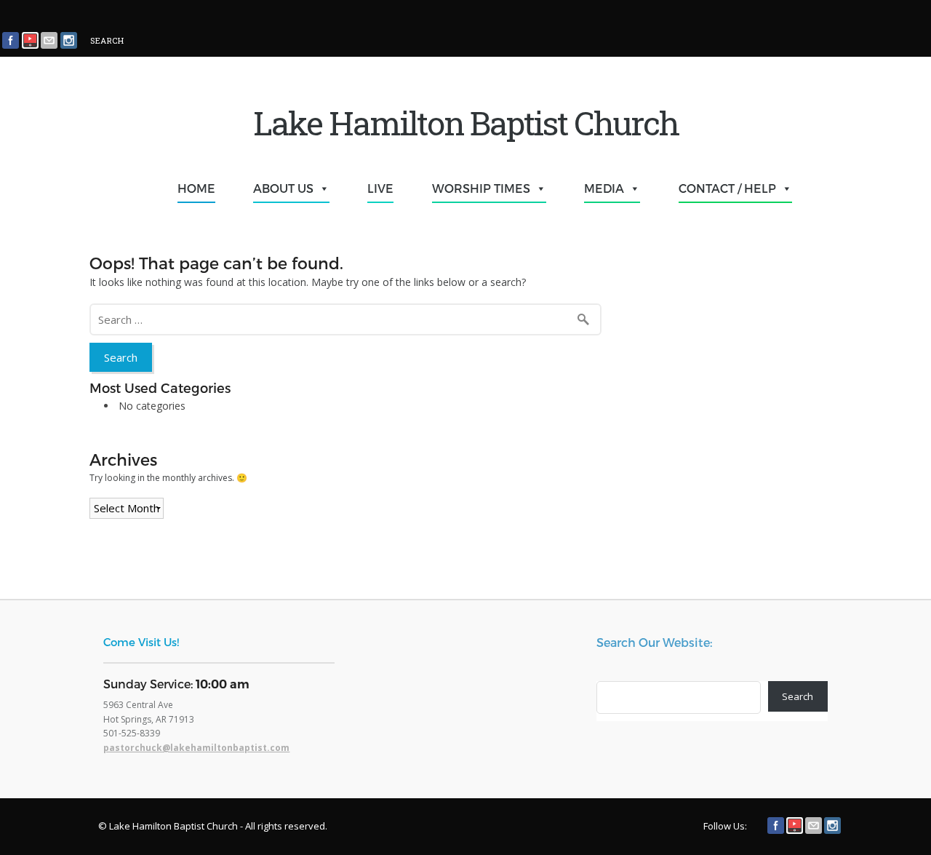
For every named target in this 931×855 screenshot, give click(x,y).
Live (380, 188)
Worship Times (481, 188)
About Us (283, 188)
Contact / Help (727, 188)
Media (604, 188)
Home (196, 188)
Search (797, 696)
